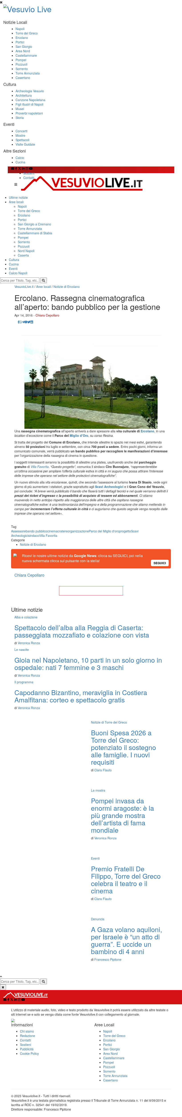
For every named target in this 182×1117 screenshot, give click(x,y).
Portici (20, 42)
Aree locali (16, 202)
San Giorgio (24, 46)
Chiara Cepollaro (47, 315)
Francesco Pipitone (107, 959)
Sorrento (22, 68)
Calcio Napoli (18, 273)
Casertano (23, 77)
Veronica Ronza (29, 643)
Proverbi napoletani (29, 113)
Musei (20, 108)
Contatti (28, 177)
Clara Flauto (103, 770)
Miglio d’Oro (79, 435)
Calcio (20, 157)
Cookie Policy (29, 1053)
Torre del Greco (27, 33)
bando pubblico (36, 531)
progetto (125, 531)
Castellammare (26, 55)
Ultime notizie (18, 197)
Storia (20, 117)
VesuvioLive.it (24, 286)
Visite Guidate (25, 144)
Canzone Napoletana (30, 100)
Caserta (23, 255)
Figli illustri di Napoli (29, 104)
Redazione (27, 1035)
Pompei (21, 60)
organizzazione (78, 531)
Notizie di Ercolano (66, 286)
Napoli (20, 28)
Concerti (21, 131)
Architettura (24, 95)
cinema (52, 531)
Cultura (14, 259)
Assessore (18, 531)
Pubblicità (27, 1049)
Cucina (20, 162)
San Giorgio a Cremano (34, 224)
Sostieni (28, 173)
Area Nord (23, 51)
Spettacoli (22, 140)
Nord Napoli (26, 251)
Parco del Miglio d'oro (104, 531)
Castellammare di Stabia (35, 233)
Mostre (20, 135)
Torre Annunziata (28, 73)
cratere (62, 531)
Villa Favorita (40, 466)
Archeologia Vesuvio (30, 91)
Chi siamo (27, 1031)
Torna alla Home (91, 591)
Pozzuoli (21, 64)
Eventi (13, 268)
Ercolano (22, 37)
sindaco (33, 535)
